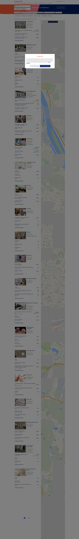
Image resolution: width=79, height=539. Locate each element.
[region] (40, 61)
